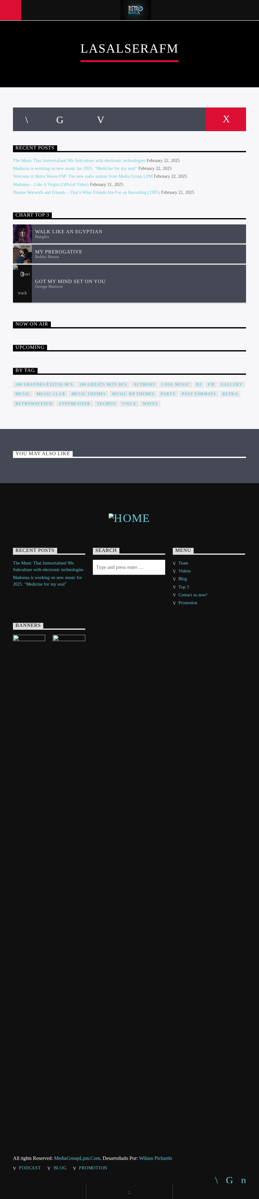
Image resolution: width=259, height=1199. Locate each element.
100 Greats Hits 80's (103, 384)
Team (183, 563)
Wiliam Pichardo (155, 1158)
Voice (129, 404)
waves (150, 404)
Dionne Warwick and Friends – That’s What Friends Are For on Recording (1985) (86, 192)
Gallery (231, 384)
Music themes (88, 394)
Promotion (187, 602)
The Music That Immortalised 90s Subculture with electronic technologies (79, 160)
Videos (184, 571)
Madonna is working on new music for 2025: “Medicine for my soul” (75, 168)
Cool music (175, 384)
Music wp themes (133, 394)
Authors (144, 384)
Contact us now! (193, 595)
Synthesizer (74, 404)
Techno (106, 404)
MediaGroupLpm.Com (77, 1158)
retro (230, 394)
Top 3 (183, 587)
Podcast (30, 1167)
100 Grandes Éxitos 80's (44, 384)
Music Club (51, 394)
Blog (182, 578)
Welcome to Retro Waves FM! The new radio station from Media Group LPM (83, 176)
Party (168, 394)
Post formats (199, 394)
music (22, 394)
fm (211, 384)
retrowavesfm (33, 404)
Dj (199, 384)
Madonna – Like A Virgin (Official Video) (51, 184)
